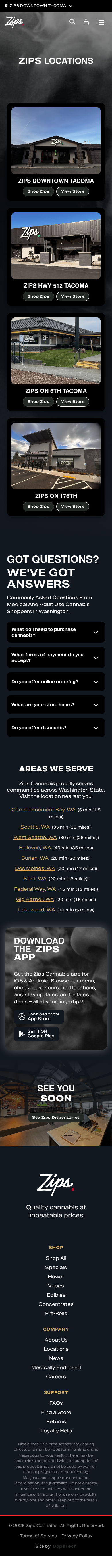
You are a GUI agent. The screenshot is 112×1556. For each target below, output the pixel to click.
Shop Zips (38, 191)
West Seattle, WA (35, 837)
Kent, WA (35, 879)
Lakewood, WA (36, 910)
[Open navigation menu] (101, 23)
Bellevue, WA (35, 848)
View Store (72, 191)
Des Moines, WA (35, 868)
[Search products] (72, 22)
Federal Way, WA (35, 889)
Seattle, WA (35, 827)
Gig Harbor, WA (35, 899)
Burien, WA (35, 858)
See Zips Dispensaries (56, 1117)
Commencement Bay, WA (43, 810)
